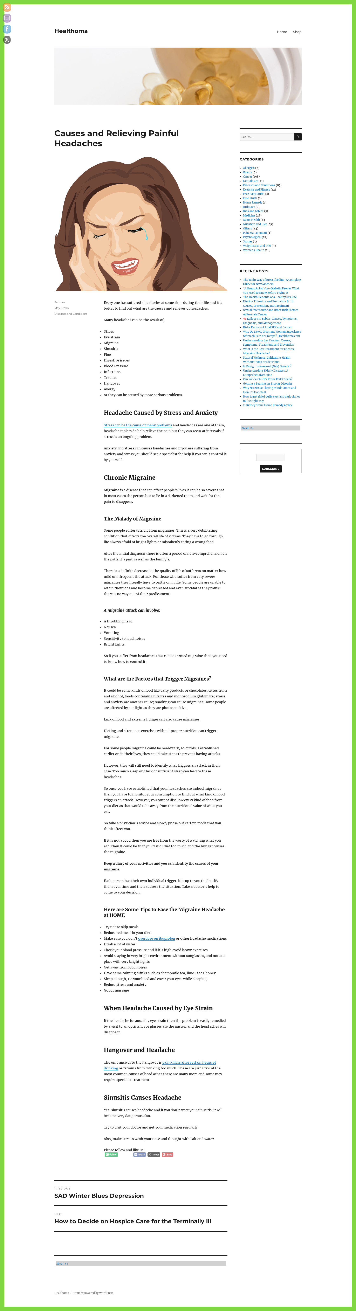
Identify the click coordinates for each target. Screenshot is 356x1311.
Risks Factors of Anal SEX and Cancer (267, 327)
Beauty (247, 172)
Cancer (247, 176)
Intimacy (249, 207)
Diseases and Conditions (70, 313)
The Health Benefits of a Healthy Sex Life (270, 297)
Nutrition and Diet (255, 224)
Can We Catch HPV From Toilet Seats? (267, 379)
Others (247, 228)
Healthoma (71, 30)
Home (282, 32)
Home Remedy (252, 202)
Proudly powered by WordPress (93, 1293)
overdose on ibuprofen (156, 938)
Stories (247, 241)
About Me (62, 1263)
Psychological (252, 237)
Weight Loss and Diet (257, 246)
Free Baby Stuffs (253, 194)
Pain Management (255, 233)
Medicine (249, 215)
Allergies (249, 168)
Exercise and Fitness (256, 189)
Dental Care (250, 181)
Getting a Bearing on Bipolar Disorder (267, 383)
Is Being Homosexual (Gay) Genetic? (267, 366)
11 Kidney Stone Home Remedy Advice (268, 405)
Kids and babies (253, 211)
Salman (59, 302)
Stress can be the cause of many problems (138, 425)
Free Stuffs (250, 198)
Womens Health (253, 250)
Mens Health (251, 220)
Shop (297, 32)
